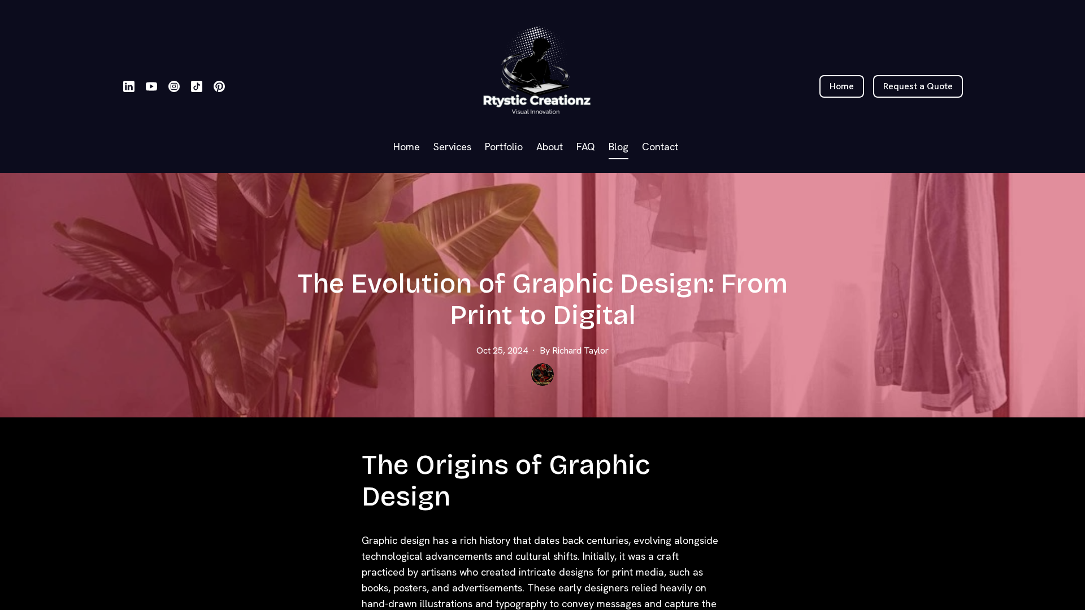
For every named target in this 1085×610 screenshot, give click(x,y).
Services (452, 146)
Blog (618, 146)
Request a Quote (918, 86)
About (549, 146)
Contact (660, 146)
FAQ (585, 146)
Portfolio (504, 146)
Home (406, 146)
